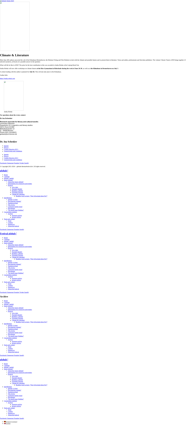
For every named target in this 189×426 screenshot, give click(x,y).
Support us (11, 224)
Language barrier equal (15, 206)
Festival (8, 233)
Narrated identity (17, 189)
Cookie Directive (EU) (11, 149)
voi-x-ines (15, 187)
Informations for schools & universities (20, 183)
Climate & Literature (18, 194)
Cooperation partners (10, 212)
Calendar (7, 176)
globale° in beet (13, 199)
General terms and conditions (13, 151)
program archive (17, 215)
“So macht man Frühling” (16, 210)
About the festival (13, 226)
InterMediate (8, 198)
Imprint (6, 146)
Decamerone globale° (14, 201)
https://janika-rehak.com (7, 78)
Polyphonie (11, 208)
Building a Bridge (17, 191)
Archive (10, 214)
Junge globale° (8, 180)
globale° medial (9, 178)
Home (6, 175)
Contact (10, 222)
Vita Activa (11, 205)
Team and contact (9, 219)
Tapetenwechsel (13, 203)
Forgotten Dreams (17, 192)
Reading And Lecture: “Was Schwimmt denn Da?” (31, 196)
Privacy (6, 147)
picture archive (16, 217)
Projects (10, 185)
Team (9, 221)
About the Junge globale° (16, 182)
